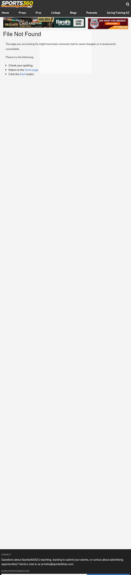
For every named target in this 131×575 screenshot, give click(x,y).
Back (23, 74)
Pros (38, 12)
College (55, 12)
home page (31, 70)
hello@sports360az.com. (59, 564)
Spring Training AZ (118, 12)
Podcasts (91, 12)
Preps (22, 12)
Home (5, 12)
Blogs (73, 12)
